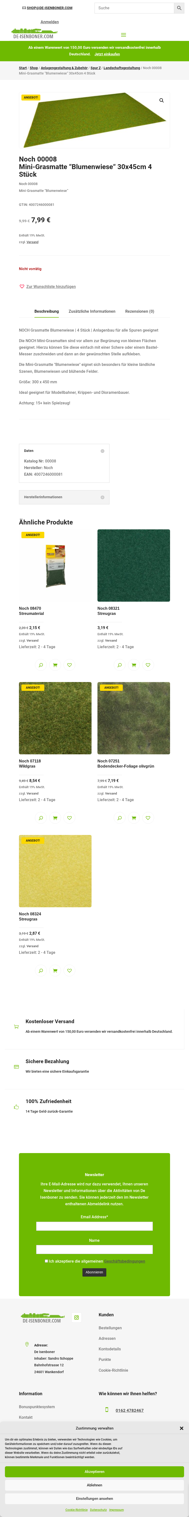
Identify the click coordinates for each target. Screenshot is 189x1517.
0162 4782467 (130, 1410)
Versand (32, 242)
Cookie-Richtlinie (76, 1510)
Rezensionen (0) (139, 311)
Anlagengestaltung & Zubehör (64, 68)
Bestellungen (110, 1328)
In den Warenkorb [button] (55, 665)
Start (23, 68)
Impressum (116, 1510)
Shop (34, 68)
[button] (181, 1428)
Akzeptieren (94, 1471)
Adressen (107, 1338)
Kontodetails (110, 1349)
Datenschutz (98, 1510)
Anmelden (50, 22)
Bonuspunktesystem (37, 1407)
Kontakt (25, 1417)
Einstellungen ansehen (94, 1498)
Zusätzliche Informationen (92, 311)
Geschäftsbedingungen (124, 1261)
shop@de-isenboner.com (49, 8)
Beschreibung (46, 311)
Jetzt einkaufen (107, 54)
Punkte (105, 1359)
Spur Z (96, 68)
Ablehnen (94, 1485)
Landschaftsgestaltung (122, 68)
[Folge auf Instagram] (76, 1317)
